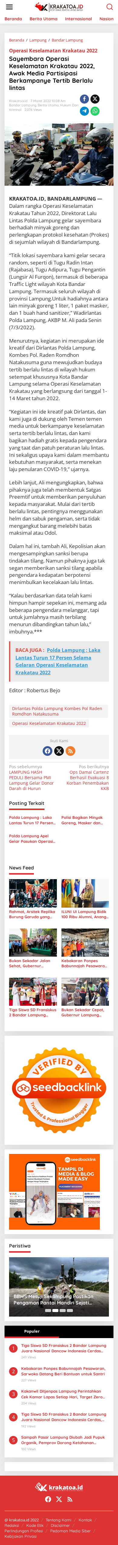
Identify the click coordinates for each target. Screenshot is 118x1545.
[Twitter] (59, 751)
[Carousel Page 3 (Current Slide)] (63, 1310)
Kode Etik (35, 1525)
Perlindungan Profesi (24, 1530)
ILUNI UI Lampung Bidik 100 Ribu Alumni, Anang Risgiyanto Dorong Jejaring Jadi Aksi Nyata (84, 914)
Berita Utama (48, 105)
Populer (32, 1331)
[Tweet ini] (95, 99)
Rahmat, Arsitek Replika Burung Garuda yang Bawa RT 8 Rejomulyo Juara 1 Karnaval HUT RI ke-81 (32, 914)
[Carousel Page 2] (55, 1310)
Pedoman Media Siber (70, 1530)
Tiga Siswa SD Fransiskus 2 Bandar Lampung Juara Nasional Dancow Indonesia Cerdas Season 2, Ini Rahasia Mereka (32, 1012)
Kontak (85, 1519)
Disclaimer (60, 1525)
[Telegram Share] (84, 111)
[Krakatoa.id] (60, 6)
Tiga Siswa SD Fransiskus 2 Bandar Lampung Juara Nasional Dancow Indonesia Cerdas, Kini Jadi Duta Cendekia (63, 1417)
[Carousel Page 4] (70, 1310)
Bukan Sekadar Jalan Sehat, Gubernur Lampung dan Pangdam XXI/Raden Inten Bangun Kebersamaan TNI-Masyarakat (32, 963)
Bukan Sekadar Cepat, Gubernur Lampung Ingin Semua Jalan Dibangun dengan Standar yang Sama (82, 1012)
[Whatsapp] (95, 111)
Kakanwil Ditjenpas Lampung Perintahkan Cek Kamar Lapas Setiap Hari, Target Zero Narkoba (62, 1394)
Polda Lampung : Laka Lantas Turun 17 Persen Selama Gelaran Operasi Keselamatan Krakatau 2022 (32, 820)
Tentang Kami (58, 1519)
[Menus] (9, 7)
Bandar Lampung (22, 105)
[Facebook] (47, 751)
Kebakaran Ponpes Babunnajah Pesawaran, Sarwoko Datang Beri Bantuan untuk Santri (84, 963)
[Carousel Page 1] (48, 1310)
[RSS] (70, 751)
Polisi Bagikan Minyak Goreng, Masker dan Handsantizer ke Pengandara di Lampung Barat (85, 820)
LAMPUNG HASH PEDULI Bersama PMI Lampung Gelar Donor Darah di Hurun (31, 778)
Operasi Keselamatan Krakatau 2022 (53, 50)
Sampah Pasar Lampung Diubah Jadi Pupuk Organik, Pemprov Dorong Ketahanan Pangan (63, 1440)
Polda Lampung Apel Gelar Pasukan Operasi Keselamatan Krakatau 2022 (31, 838)
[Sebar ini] (84, 99)
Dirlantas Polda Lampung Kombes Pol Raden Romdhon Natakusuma (57, 711)
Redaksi (12, 1525)
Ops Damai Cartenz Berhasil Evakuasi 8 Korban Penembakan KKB (88, 778)
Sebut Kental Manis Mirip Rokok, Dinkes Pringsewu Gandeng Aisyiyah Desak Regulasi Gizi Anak (55, 1299)
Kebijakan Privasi (21, 1536)
